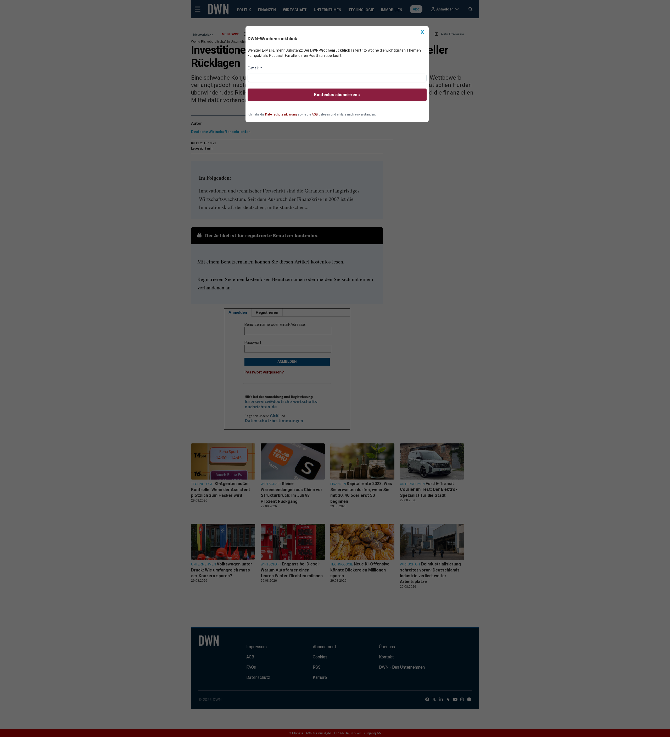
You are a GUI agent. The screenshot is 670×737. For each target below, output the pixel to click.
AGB (315, 114)
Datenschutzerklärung (281, 114)
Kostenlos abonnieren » (337, 94)
